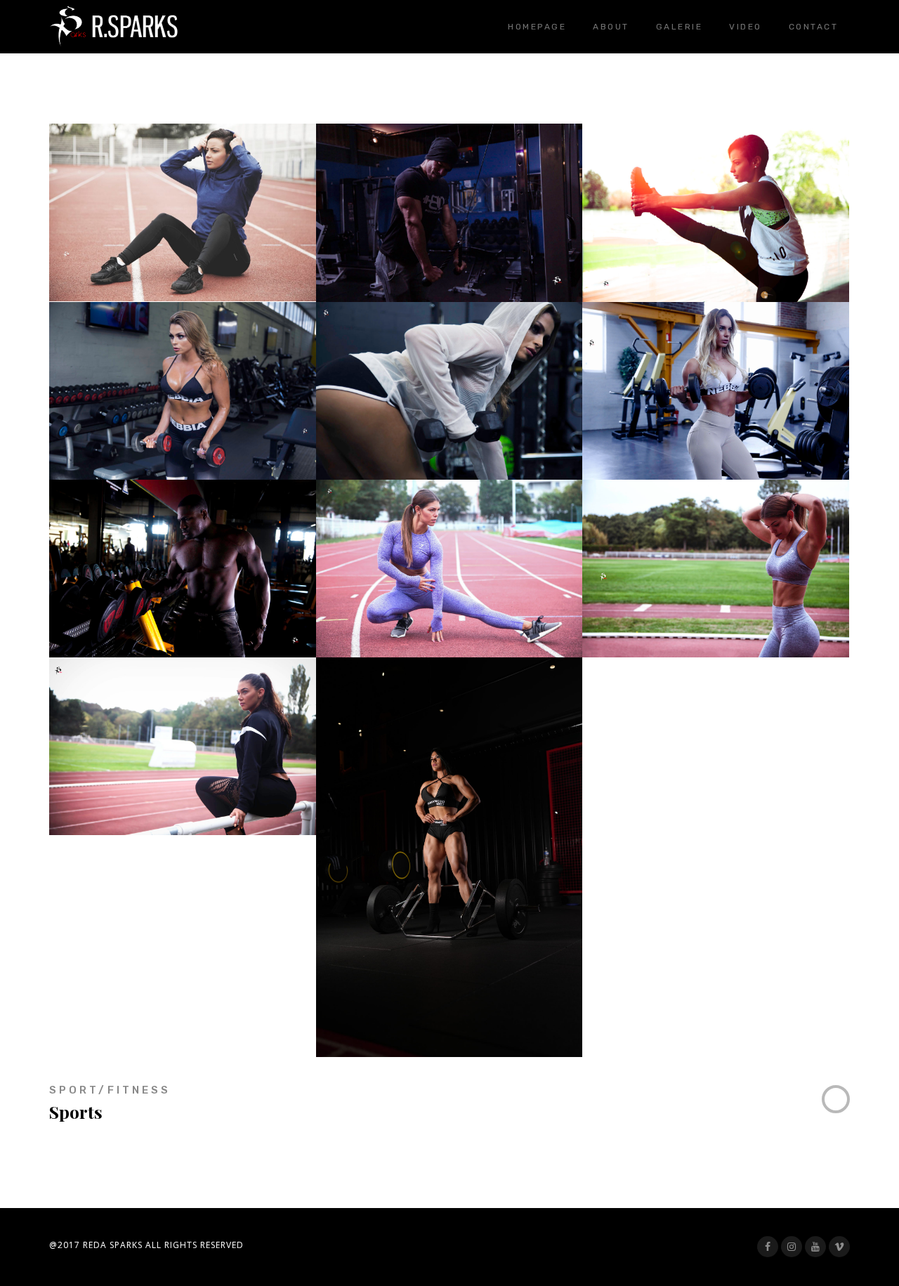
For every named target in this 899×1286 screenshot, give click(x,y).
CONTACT (814, 27)
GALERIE (679, 27)
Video (745, 27)
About (611, 27)
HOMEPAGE (537, 27)
